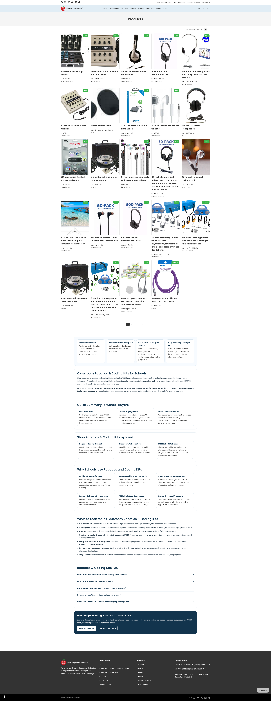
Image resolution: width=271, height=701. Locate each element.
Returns (140, 676)
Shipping (140, 664)
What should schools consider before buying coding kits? (103, 602)
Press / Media (142, 684)
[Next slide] (146, 51)
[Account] (203, 8)
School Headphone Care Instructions (114, 668)
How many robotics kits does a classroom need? (98, 595)
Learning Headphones (73, 697)
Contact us (103, 680)
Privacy (140, 668)
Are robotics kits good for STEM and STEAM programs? (101, 588)
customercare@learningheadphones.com (192, 664)
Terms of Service (144, 680)
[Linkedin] (205, 697)
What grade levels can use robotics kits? (95, 581)
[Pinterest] (209, 697)
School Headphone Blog (108, 672)
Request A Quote (193, 2)
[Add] (86, 66)
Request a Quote (86, 628)
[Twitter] (201, 697)
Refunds (140, 672)
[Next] (147, 324)
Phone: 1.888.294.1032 (163, 2)
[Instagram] (194, 697)
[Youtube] (198, 697)
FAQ (174, 2)
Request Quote (105, 684)
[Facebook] (190, 697)
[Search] (199, 8)
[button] (199, 29)
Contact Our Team (107, 628)
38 (143, 324)
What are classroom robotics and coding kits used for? (102, 574)
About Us (181, 2)
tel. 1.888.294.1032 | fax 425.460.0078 (189, 669)
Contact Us (206, 2)
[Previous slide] (124, 51)
